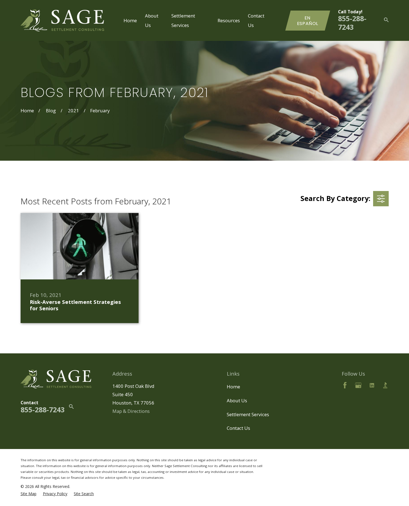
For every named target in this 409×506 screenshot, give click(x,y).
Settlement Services (248, 414)
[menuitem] (28, 494)
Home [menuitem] (130, 20)
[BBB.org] (385, 385)
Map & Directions (131, 411)
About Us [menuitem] (151, 20)
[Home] (62, 20)
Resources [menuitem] (229, 20)
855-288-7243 (352, 23)
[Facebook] (345, 385)
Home (233, 386)
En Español (307, 20)
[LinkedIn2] (372, 385)
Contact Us (238, 428)
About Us (237, 400)
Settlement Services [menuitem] (183, 20)
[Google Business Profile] (358, 385)
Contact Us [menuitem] (256, 20)
